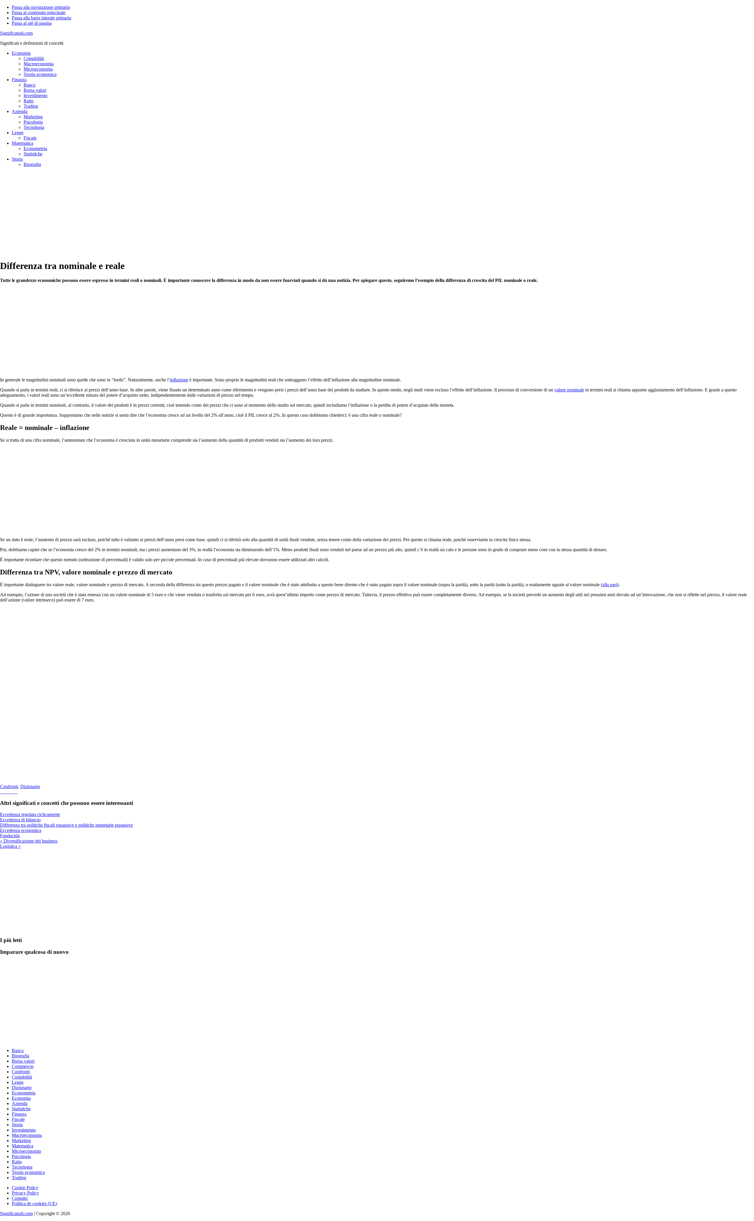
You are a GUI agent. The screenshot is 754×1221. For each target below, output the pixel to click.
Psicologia (21, 1156)
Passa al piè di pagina (32, 23)
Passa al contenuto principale (38, 12)
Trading (19, 1177)
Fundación (10, 835)
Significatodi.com (16, 33)
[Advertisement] (176, 213)
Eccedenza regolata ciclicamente (30, 814)
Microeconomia (26, 1151)
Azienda (19, 1103)
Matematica (22, 1145)
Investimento (24, 1129)
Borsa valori (23, 1061)
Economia (21, 1098)
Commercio (23, 1066)
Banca (18, 1050)
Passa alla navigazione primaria (41, 7)
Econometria (23, 1092)
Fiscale (18, 1119)
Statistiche (21, 1108)
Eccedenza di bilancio (20, 819)
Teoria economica (28, 1172)
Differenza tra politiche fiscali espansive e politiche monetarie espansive (66, 825)
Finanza (19, 1114)
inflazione (179, 379)
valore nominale (569, 389)
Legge (18, 1082)
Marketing (21, 1140)
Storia (17, 1124)
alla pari (609, 584)
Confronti (9, 786)
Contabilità (22, 1076)
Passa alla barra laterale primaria (41, 17)
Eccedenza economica (20, 830)
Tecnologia (22, 1166)
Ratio (17, 1161)
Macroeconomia (27, 1135)
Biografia (20, 1055)
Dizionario (30, 786)
